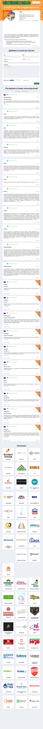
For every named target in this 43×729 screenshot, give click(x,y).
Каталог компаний (9, 3)
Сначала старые (25, 91)
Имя (4, 54)
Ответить (37, 107)
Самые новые (17, 91)
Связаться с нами (27, 3)
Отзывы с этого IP (7, 293)
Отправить (37, 83)
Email (23, 54)
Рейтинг (14, 2)
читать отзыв (6, 104)
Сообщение (6, 64)
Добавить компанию (20, 3)
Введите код (6, 80)
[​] (21, 72)
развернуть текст (36, 45)
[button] (5, 66)
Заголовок (6, 61)
